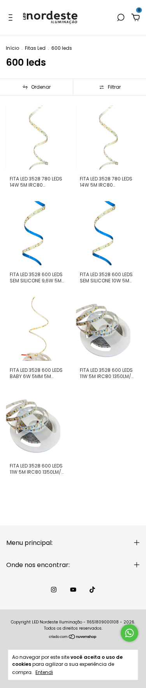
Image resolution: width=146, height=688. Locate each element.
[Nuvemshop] (73, 637)
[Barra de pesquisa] (120, 18)
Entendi (44, 672)
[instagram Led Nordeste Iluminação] (54, 589)
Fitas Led (35, 48)
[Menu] (12, 18)
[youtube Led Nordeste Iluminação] (73, 589)
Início (12, 48)
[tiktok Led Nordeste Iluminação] (92, 589)
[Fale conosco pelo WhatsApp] (129, 633)
